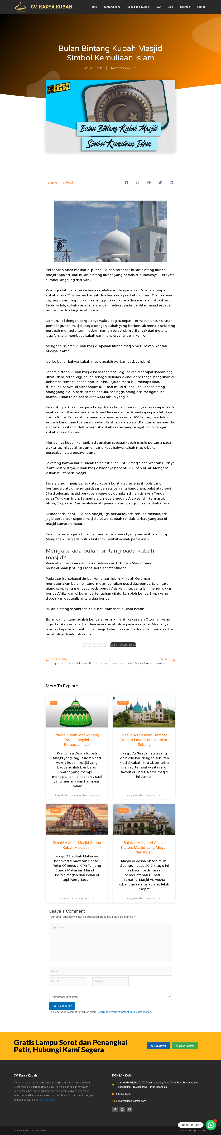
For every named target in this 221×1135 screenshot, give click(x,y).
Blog (170, 6)
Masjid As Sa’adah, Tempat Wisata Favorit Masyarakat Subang (144, 740)
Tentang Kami (112, 6)
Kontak (201, 6)
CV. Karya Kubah (25, 1075)
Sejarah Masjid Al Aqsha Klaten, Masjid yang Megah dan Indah (144, 847)
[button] (126, 183)
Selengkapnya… (48, 1099)
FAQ (158, 6)
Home (93, 6)
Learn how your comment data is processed (124, 1012)
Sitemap (185, 6)
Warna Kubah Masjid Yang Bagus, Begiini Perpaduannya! (77, 740)
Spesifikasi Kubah (138, 6)
